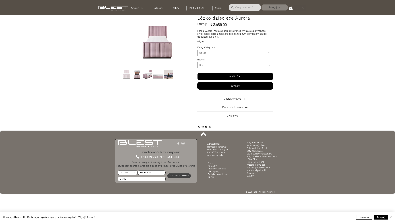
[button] (291, 8)
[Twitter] (210, 126)
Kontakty (212, 166)
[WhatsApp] (198, 126)
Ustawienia (364, 217)
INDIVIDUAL (266, 167)
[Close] (391, 217)
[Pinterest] (206, 126)
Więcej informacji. (87, 217)
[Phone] (137, 156)
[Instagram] (183, 143)
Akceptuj (381, 217)
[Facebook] (202, 126)
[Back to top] (203, 134)
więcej (200, 41)
